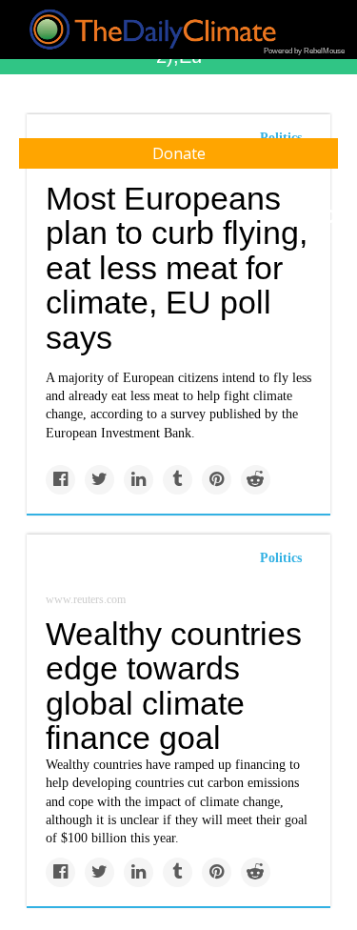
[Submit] (330, 217)
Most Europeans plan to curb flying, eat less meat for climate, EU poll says (176, 268)
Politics (281, 558)
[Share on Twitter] (99, 480)
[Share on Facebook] (60, 480)
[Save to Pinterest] (216, 480)
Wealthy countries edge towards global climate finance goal (174, 686)
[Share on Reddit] (255, 480)
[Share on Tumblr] (177, 480)
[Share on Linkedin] (138, 480)
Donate (179, 153)
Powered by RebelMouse (304, 51)
